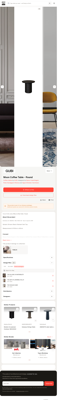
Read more (6, 240)
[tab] (5, 266)
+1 (35, 320)
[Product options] (17, 309)
